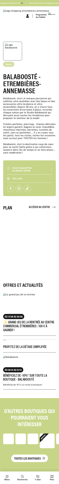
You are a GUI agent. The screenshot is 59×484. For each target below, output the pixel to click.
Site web (17, 178)
